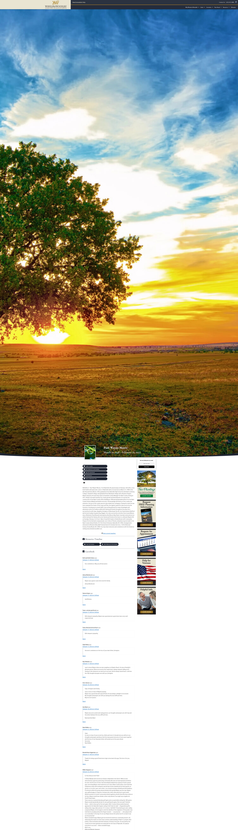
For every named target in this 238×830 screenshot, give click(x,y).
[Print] (84, 483)
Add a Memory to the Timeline (92, 469)
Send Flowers (89, 475)
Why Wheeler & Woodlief (191, 7)
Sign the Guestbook (90, 472)
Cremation (208, 7)
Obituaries (233, 7)
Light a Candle (89, 466)
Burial (202, 7)
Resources (225, 7)
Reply (84, 569)
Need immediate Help (79, 2)
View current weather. (109, 533)
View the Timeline (90, 544)
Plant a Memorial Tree (91, 478)
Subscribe (146, 466)
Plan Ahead (217, 7)
